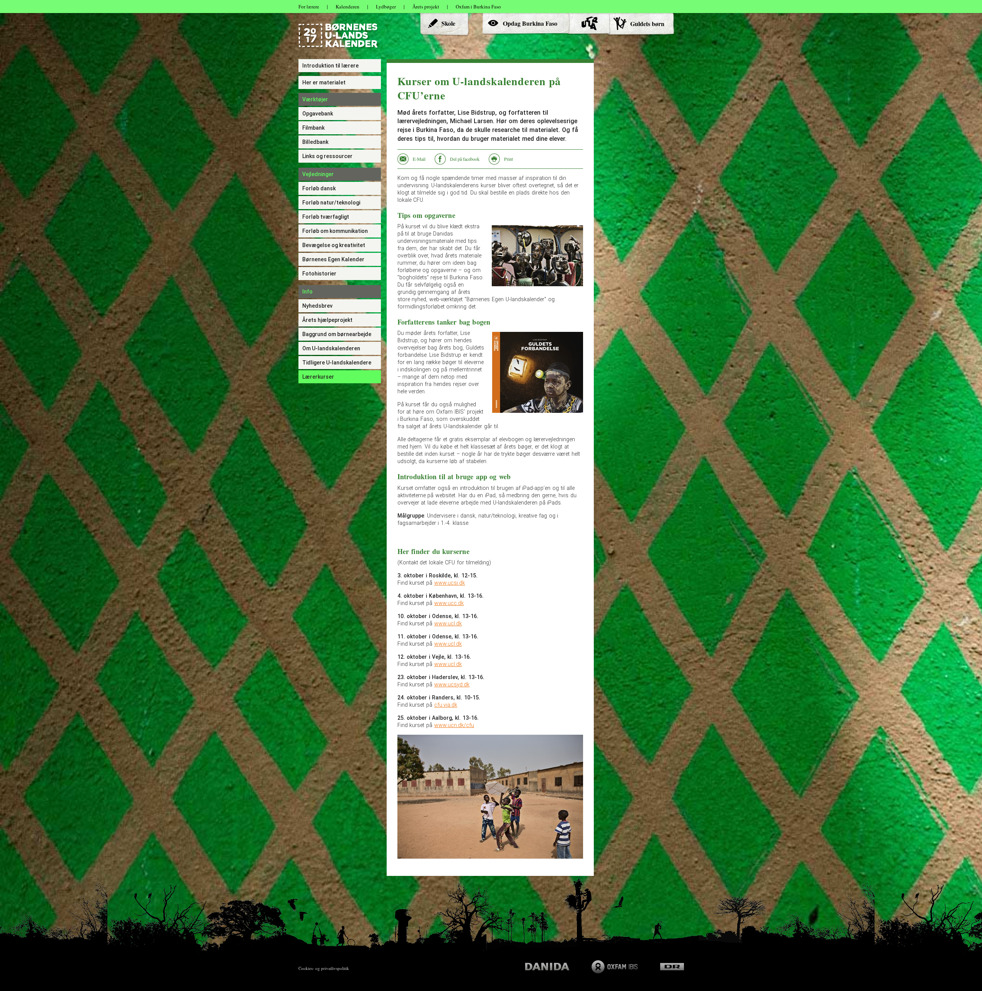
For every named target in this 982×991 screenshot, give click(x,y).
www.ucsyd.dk (452, 684)
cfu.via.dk (445, 705)
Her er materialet (324, 82)
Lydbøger (386, 6)
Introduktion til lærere (330, 66)
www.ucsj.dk (449, 583)
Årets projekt (425, 6)
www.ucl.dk (448, 623)
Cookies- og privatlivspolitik (323, 968)
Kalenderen (347, 6)
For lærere (308, 6)
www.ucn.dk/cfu (454, 725)
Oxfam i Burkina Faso (478, 6)
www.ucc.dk (449, 603)
